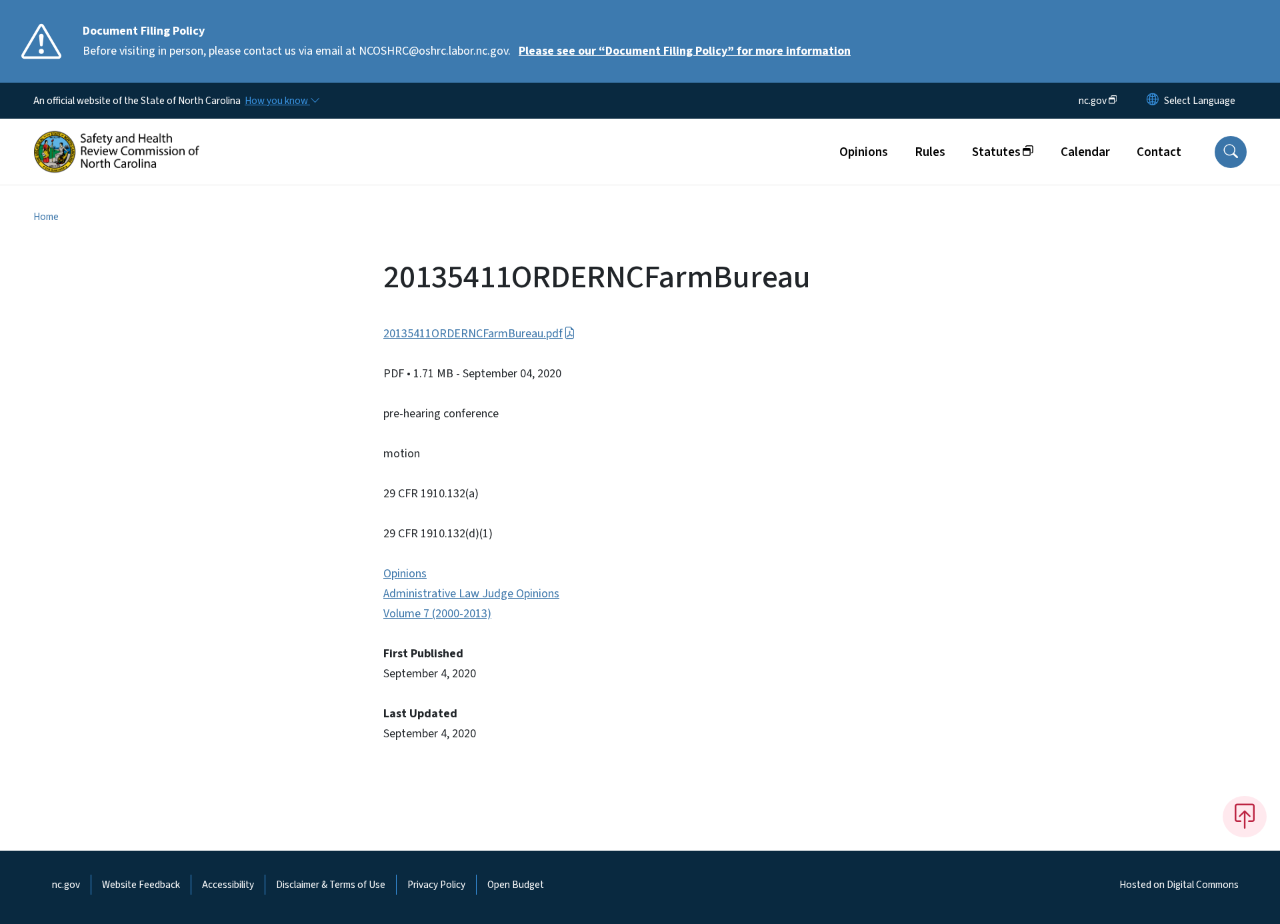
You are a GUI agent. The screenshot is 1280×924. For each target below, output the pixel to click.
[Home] (116, 136)
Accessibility (228, 884)
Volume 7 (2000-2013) (437, 613)
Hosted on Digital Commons (1179, 884)
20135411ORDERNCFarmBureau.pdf (473, 333)
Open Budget (515, 884)
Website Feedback (141, 884)
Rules (930, 152)
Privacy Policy (436, 884)
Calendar (1085, 152)
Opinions (863, 152)
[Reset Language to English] (1153, 101)
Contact (1159, 152)
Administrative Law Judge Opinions (471, 593)
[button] (1231, 152)
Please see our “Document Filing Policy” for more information (685, 51)
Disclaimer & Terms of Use (330, 884)
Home (46, 216)
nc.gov (66, 884)
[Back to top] (1245, 816)
